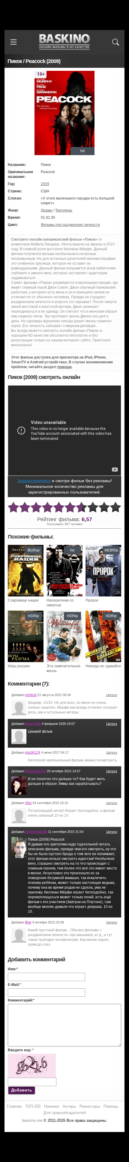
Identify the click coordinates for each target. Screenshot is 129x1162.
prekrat (31, 695)
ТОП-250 (32, 1106)
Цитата (111, 695)
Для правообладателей (65, 1112)
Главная (14, 1106)
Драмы (46, 210)
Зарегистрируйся (34, 480)
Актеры (69, 1106)
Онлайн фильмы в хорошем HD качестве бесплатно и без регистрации (64, 42)
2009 (45, 184)
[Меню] (14, 42)
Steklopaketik (36, 832)
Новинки (51, 1106)
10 (115, 507)
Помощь (111, 1106)
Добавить (21, 1090)
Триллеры (63, 210)
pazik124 (32, 752)
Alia (28, 803)
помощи (64, 367)
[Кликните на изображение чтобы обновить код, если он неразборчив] (32, 1056)
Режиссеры (90, 1106)
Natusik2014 (35, 771)
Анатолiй (33, 724)
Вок (28, 922)
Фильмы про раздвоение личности (70, 225)
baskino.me (32, 1120)
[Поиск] (116, 42)
